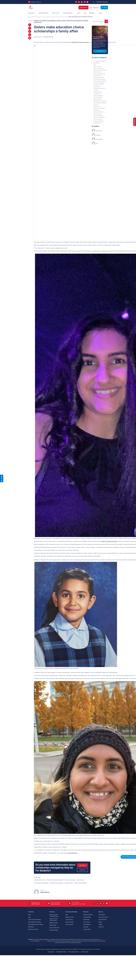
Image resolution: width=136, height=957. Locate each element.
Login (29, 917)
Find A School (86, 922)
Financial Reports (103, 919)
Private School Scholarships (34, 919)
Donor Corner (97, 72)
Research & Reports (88, 914)
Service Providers (69, 922)
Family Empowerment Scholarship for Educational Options (99, 75)
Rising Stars (97, 110)
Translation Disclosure (102, 2)
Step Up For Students (74, 20)
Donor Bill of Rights (53, 930)
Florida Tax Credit (40, 880)
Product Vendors (69, 924)
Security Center (87, 929)
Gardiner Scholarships (99, 88)
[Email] (29, 38)
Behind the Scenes (98, 68)
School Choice (61, 20)
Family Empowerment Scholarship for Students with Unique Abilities (100, 80)
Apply (29, 914)
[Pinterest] (29, 34)
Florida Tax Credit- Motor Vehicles (53, 919)
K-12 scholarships (70, 880)
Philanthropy (97, 106)
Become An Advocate (33, 929)
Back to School (98, 66)
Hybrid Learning (98, 97)
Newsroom (85, 926)
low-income (80, 880)
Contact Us (101, 926)
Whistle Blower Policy (61, 951)
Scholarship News (98, 111)
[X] (29, 24)
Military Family (97, 99)
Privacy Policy (51, 951)
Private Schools (69, 919)
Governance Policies (103, 917)
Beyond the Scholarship (100, 70)
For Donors (52, 911)
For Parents (31, 911)
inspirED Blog (86, 919)
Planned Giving (52, 925)
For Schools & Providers (71, 911)
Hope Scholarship (98, 95)
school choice (69, 883)
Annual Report (102, 914)
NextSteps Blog (87, 917)
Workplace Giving (53, 922)
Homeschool (97, 93)
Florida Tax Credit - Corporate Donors (53, 915)
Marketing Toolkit (69, 917)
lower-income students (57, 883)
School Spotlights (98, 115)
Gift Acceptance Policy (73, 951)
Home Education (98, 92)
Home (29, 16)
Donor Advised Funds (54, 927)
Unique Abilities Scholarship (34, 922)
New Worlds (31, 926)
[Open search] (107, 13)
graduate (96, 90)
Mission (100, 922)
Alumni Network (87, 924)
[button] (94, 7)
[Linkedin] (29, 31)
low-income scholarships (42, 883)
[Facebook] (29, 28)
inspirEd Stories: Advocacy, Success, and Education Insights (43, 16)
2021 (95, 64)
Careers (100, 924)
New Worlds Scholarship (100, 101)
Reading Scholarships (99, 108)
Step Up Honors (98, 119)
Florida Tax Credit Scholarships (109, 541)
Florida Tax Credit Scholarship (62, 16)
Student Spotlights (98, 121)
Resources (86, 911)
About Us (101, 911)
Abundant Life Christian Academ (80, 42)
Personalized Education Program (35, 924)
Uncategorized (97, 122)
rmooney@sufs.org (72, 853)
